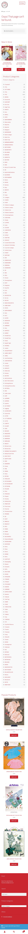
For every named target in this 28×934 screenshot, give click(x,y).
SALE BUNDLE (8, 536)
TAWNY (6, 601)
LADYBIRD (7, 398)
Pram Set (7, 509)
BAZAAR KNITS (8, 149)
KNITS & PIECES (8, 378)
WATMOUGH (7, 659)
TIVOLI (6, 612)
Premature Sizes (8, 511)
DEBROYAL (7, 265)
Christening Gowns (9, 215)
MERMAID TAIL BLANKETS (10, 451)
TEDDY (6, 604)
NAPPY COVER (8, 458)
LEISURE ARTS (8, 411)
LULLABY (7, 426)
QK (5, 516)
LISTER (6, 416)
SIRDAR (6, 554)
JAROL (6, 355)
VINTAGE (7, 652)
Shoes (6, 549)
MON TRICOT (8, 456)
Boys (6, 187)
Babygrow (7, 129)
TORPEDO (7, 619)
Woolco (6, 674)
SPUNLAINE (7, 576)
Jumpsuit (7, 365)
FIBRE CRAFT (8, 305)
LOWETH (7, 423)
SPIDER (6, 574)
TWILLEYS (7, 637)
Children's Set (8, 210)
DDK (6, 257)
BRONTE (7, 190)
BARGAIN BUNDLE (9, 144)
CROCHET (7, 240)
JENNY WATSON (8, 360)
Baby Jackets (8, 122)
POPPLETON (8, 501)
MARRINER (7, 438)
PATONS (7, 476)
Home (4, 11)
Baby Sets (7, 124)
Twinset (6, 639)
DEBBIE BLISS (8, 260)
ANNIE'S (7, 109)
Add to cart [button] (7, 69)
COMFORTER (8, 230)
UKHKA (6, 642)
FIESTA (6, 308)
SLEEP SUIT (7, 559)
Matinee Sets (8, 448)
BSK (6, 192)
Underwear (7, 647)
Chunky (6, 220)
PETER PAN (7, 486)
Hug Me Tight (8, 343)
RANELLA (7, 521)
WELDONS (7, 662)
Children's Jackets (9, 207)
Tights (6, 609)
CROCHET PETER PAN (10, 245)
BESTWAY (7, 159)
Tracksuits (7, 627)
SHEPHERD (7, 544)
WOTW (6, 682)
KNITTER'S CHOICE (9, 380)
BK (5, 169)
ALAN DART (7, 102)
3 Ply (6, 92)
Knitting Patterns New (10, 386)
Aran (6, 112)
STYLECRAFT (8, 584)
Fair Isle (6, 298)
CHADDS (7, 200)
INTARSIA (7, 345)
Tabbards (7, 596)
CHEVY (6, 202)
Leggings (7, 408)
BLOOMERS (7, 174)
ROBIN (6, 531)
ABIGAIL (6, 97)
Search (14, 932)
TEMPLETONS (8, 606)
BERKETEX (7, 157)
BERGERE (7, 154)
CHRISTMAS (7, 217)
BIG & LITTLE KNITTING (10, 167)
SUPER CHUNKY (8, 591)
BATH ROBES (8, 147)
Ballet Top (7, 137)
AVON (6, 117)
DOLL (6, 275)
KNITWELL (7, 388)
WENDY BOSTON (8, 667)
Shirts (6, 546)
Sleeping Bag (8, 561)
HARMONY (7, 325)
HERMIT (7, 333)
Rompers (7, 534)
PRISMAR (7, 514)
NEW (6, 461)
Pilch (6, 491)
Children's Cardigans (9, 205)
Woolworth (7, 679)
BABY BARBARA (8, 119)
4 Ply (6, 94)
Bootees (7, 185)
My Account (4, 932)
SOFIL (6, 569)
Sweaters (7, 594)
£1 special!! (7, 84)
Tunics (6, 634)
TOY (6, 622)
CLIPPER (7, 222)
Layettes (7, 403)
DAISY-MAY (7, 255)
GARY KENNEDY (8, 310)
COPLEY (6, 235)
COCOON (7, 227)
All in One (7, 104)
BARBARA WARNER (9, 142)
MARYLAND (7, 441)
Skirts (6, 556)
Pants (6, 473)
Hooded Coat (8, 335)
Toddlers (7, 614)
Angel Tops (7, 107)
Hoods (6, 340)
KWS (6, 391)
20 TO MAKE (7, 89)
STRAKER (7, 579)
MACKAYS (7, 431)
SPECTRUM (7, 571)
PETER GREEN (8, 481)
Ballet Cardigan (8, 134)
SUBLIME (7, 586)
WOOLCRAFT (8, 677)
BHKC (6, 162)
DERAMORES (8, 267)
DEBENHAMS (8, 262)
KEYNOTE (7, 368)
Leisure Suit (7, 413)
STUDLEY (7, 581)
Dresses (6, 277)
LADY (6, 396)
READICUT (7, 524)
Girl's (6, 315)
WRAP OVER (7, 684)
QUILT (6, 519)
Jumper (6, 363)
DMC (6, 272)
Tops (6, 617)
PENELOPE (7, 478)
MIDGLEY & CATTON (9, 453)
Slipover (6, 564)
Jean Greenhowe (8, 358)
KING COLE (7, 370)
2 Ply (6, 87)
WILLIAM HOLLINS (9, 672)
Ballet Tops (7, 139)
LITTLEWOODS (8, 418)
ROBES (6, 529)
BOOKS (6, 182)
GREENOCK (7, 320)
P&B (6, 468)
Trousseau (7, 632)
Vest (6, 649)
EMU (6, 293)
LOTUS (6, 421)
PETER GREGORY (9, 483)
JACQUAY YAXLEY (8, 350)
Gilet (6, 313)
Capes (6, 195)
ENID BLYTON (8, 295)
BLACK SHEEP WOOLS (10, 172)
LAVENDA (7, 401)
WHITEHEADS (8, 669)
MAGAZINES (7, 433)
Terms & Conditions (7, 916)
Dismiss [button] (3, 927)
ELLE (6, 290)
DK (5, 270)
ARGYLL (6, 114)
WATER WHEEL (8, 657)
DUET (6, 283)
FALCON (6, 300)
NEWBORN (7, 463)
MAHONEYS (7, 436)
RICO (6, 526)
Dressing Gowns (8, 280)
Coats (6, 225)
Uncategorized (8, 644)
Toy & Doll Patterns (9, 624)
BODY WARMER (8, 177)
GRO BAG (7, 323)
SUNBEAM (7, 589)
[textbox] (14, 906)
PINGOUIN (7, 493)
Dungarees (7, 285)
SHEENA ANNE (8, 541)
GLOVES (6, 318)
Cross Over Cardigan (9, 247)
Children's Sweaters (9, 212)
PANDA (6, 471)
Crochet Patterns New (10, 242)
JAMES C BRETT (8, 353)
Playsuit (6, 496)
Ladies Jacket (8, 393)
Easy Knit (7, 288)
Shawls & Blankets (9, 539)
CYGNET (6, 252)
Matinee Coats (8, 446)
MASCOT (7, 443)
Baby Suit (7, 127)
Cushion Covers (8, 250)
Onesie (6, 466)
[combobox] (14, 906)
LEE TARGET (7, 406)
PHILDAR (7, 488)
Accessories (7, 99)
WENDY (6, 664)
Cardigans (7, 197)
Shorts (6, 551)
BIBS (6, 164)
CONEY (6, 232)
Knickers (7, 373)
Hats (6, 328)
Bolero (6, 180)
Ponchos (7, 498)
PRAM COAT (7, 503)
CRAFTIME (7, 237)
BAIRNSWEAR (8, 132)
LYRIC (6, 428)
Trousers (7, 629)
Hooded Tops (8, 338)
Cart (21, 931)
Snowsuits (7, 566)
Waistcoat (7, 654)
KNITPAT (7, 375)
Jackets (6, 348)
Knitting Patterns (9, 383)
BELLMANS (7, 152)
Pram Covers (7, 506)
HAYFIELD (7, 330)
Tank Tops (7, 599)
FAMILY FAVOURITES (9, 303)
